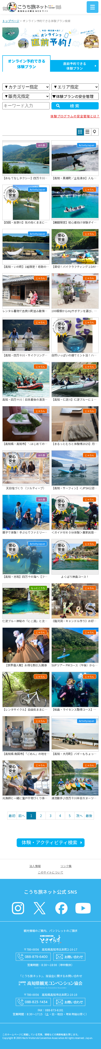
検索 (75, 106)
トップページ (10, 21)
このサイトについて (50, 872)
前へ (21, 815)
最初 (12, 815)
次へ (79, 815)
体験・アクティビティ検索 (49, 842)
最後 (89, 815)
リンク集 (66, 866)
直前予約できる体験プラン (74, 66)
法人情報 (35, 866)
